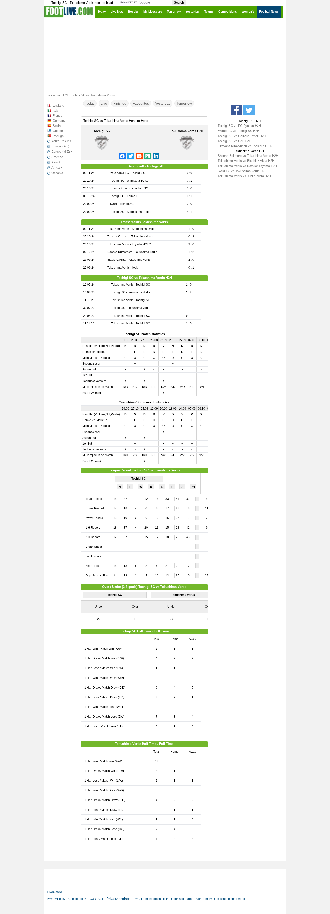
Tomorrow (184, 103)
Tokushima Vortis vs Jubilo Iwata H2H (244, 176)
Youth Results (61, 141)
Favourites (141, 103)
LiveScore (54, 892)
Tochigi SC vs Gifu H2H (234, 141)
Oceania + (58, 173)
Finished (119, 103)
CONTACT (96, 898)
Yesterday (162, 103)
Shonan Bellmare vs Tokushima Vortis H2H (248, 156)
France (57, 115)
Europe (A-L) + (61, 146)
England (58, 105)
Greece (58, 131)
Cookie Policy (77, 898)
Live (104, 103)
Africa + (57, 167)
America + (58, 157)
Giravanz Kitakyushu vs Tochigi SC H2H (246, 146)
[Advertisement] (165, 55)
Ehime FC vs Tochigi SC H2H (238, 131)
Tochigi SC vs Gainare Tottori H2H (242, 136)
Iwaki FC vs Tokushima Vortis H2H (242, 171)
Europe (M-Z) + (62, 151)
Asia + (56, 162)
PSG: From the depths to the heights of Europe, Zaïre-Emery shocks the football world (189, 898)
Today (89, 103)
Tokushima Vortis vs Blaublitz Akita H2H (246, 161)
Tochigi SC (101, 131)
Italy (56, 110)
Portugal (58, 136)
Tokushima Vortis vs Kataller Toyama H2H (247, 166)
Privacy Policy (56, 898)
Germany (59, 120)
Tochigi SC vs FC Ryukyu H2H (239, 126)
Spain (57, 126)
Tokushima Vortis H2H (186, 131)
